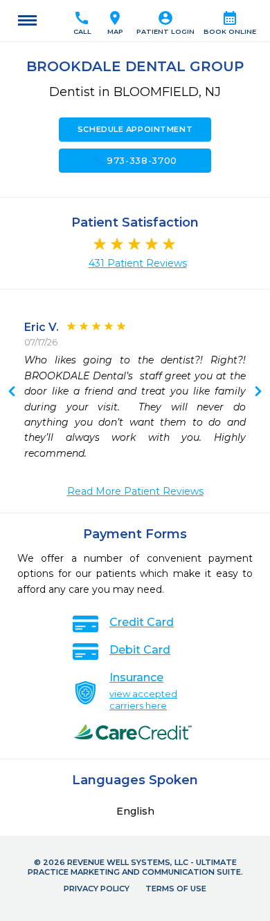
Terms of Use (175, 888)
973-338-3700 (135, 160)
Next (11, 392)
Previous (258, 392)
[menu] (27, 20)
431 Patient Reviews (138, 263)
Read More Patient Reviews (135, 491)
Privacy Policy (96, 888)
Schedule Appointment (135, 129)
